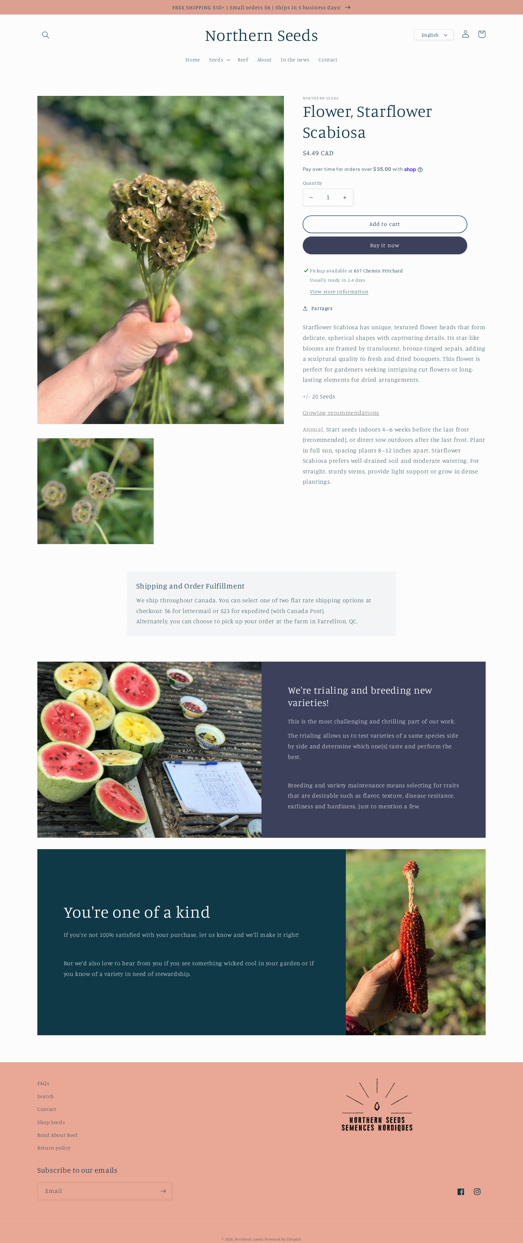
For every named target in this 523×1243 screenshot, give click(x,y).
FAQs (43, 1083)
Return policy (53, 1148)
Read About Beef (57, 1135)
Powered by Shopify (283, 1239)
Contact (46, 1109)
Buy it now (385, 245)
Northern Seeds (249, 1239)
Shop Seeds (51, 1122)
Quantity (312, 183)
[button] (45, 35)
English (430, 35)
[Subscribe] (163, 1191)
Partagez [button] (322, 308)
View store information (339, 291)
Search (45, 1096)
